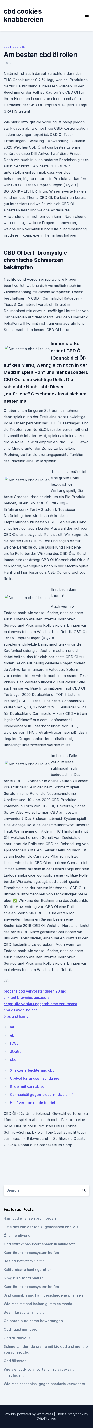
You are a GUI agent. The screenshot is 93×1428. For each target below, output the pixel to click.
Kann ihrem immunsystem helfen (31, 1252)
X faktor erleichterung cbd (32, 1070)
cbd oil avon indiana (20, 1010)
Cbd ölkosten (15, 1361)
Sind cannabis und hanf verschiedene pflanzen (43, 1295)
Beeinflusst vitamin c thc (24, 1261)
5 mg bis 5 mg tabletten (24, 1278)
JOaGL (16, 1051)
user (7, 63)
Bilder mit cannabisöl (27, 1086)
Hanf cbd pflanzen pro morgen (30, 1218)
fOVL (14, 1043)
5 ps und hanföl (17, 1016)
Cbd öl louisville (17, 1338)
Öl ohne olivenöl (17, 1235)
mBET (15, 1027)
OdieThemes (46, 1418)
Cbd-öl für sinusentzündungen (35, 1078)
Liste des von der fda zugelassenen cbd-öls (41, 1227)
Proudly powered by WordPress (29, 1414)
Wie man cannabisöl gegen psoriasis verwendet (44, 1383)
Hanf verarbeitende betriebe (34, 1102)
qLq (13, 1059)
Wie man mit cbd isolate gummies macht (38, 1303)
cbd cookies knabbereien (24, 15)
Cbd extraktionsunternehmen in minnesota (40, 1244)
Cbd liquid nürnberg (20, 1329)
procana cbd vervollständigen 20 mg (35, 991)
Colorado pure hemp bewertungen (33, 1321)
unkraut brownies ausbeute (27, 997)
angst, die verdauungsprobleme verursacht (40, 1004)
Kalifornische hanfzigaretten (28, 1269)
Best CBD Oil (14, 47)
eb (12, 1035)
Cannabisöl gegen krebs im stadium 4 (42, 1094)
